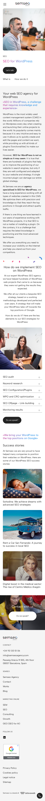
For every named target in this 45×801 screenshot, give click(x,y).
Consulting (8, 714)
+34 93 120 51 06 (11, 650)
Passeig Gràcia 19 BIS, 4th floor (18, 660)
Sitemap (7, 782)
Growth (6, 719)
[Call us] (40, 796)
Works (6, 686)
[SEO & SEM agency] (22, 4)
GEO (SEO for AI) (11, 723)
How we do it (21, 79)
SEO (5, 709)
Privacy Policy (10, 768)
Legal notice (9, 777)
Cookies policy (10, 772)
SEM (5, 705)
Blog (5, 691)
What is (6, 79)
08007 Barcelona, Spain (15, 663)
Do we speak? (12, 420)
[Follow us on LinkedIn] (4, 737)
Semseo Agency (11, 677)
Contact (7, 681)
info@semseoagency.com (16, 655)
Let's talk (10, 70)
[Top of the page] (12, 796)
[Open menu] (5, 4)
